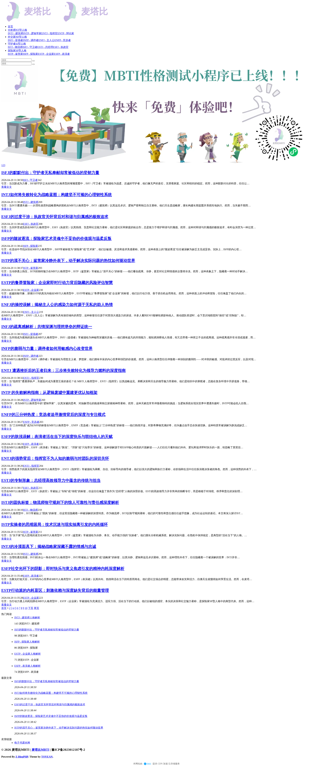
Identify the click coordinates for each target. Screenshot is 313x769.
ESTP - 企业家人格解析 (27, 653)
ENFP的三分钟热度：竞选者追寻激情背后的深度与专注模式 (53, 414)
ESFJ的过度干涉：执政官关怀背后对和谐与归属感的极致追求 (54, 217)
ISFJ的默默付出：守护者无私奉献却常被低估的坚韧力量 (50, 172)
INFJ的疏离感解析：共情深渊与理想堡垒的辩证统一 (46, 326)
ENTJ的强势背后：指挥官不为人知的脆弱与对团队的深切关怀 (55, 458)
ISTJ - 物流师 (30, 509)
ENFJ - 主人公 (31, 312)
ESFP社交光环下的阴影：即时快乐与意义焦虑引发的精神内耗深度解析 (62, 568)
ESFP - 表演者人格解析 (27, 665)
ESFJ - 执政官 (30, 224)
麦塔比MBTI (40, 749)
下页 (30, 608)
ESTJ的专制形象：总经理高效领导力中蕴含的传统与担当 (51, 480)
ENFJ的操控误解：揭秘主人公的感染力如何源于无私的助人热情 (57, 304)
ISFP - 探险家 (30, 246)
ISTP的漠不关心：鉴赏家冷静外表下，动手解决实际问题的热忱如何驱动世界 (68, 260)
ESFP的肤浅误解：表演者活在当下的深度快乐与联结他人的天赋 (57, 436)
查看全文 (6, 186)
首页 (10, 26)
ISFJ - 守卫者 (30, 180)
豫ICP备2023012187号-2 (68, 749)
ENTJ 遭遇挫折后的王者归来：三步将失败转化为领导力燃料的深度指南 (63, 370)
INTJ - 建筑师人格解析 (27, 617)
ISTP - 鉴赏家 (30, 268)
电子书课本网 (22, 742)
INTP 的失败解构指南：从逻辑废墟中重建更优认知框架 (49, 392)
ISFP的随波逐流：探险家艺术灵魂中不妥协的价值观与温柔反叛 (56, 238)
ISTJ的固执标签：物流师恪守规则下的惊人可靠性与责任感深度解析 (60, 502)
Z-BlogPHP (21, 756)
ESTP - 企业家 (31, 290)
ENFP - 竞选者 (31, 422)
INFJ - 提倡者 (30, 334)
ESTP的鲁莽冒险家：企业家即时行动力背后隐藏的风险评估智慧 (57, 282)
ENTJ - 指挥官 (31, 378)
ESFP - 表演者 (31, 444)
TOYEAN (47, 756)
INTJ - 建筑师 (30, 202)
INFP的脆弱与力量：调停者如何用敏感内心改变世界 (47, 348)
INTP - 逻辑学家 (32, 400)
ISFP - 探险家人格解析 (27, 641)
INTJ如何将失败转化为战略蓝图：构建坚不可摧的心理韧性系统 (56, 194)
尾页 (36, 608)
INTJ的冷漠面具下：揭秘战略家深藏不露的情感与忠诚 (48, 546)
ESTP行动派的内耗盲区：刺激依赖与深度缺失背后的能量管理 (55, 590)
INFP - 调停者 (30, 355)
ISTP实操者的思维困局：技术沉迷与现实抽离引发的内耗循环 (54, 524)
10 (26, 608)
